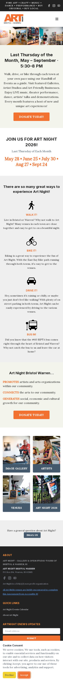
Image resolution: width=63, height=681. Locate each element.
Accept (24, 675)
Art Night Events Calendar (16, 609)
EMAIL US (32, 535)
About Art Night (10, 615)
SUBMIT (31, 638)
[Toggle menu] (57, 19)
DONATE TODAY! (31, 116)
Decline (9, 675)
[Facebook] (49, 5)
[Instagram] (53, 5)
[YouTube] (58, 5)
